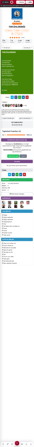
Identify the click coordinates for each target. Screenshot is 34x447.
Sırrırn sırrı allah (8, 256)
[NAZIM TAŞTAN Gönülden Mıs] (18, 105)
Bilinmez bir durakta (9, 248)
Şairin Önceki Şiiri (8, 118)
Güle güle (6, 259)
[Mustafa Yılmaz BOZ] (13, 105)
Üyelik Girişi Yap (13, 156)
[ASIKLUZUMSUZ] (11, 105)
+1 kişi (25, 105)
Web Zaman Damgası (17, 194)
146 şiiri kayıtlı (17, 23)
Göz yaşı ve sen (8, 252)
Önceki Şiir (6, 48)
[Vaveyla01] (21, 105)
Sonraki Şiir (27, 48)
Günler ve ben (7, 233)
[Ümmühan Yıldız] (23, 206)
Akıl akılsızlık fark (8, 261)
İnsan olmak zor (8, 245)
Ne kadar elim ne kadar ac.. (11, 226)
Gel (4, 254)
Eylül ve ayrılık (7, 250)
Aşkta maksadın (8, 217)
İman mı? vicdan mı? (9, 243)
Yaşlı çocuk (6, 235)
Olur (4, 224)
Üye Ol (23, 156)
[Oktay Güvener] (3, 105)
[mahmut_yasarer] (6, 105)
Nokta (5, 215)
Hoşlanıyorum (7, 222)
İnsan (5, 228)
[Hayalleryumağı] (8, 105)
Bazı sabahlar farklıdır (10, 263)
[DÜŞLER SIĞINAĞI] (16, 105)
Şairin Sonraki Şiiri (25, 118)
